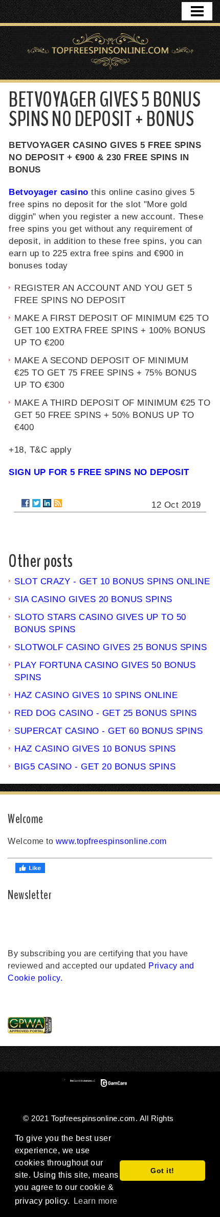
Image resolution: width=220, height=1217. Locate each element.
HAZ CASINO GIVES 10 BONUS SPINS (95, 749)
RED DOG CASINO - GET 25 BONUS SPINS (105, 713)
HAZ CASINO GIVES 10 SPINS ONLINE (96, 695)
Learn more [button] (96, 1201)
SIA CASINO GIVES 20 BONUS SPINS (93, 599)
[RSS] (58, 503)
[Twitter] (36, 503)
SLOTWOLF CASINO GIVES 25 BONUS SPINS (110, 647)
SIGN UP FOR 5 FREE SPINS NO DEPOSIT (99, 472)
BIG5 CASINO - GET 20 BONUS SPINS (94, 767)
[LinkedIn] (47, 503)
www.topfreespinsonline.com (111, 841)
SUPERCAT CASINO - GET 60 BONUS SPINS (108, 731)
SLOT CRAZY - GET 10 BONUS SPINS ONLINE (112, 581)
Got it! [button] (162, 1170)
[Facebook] (25, 503)
